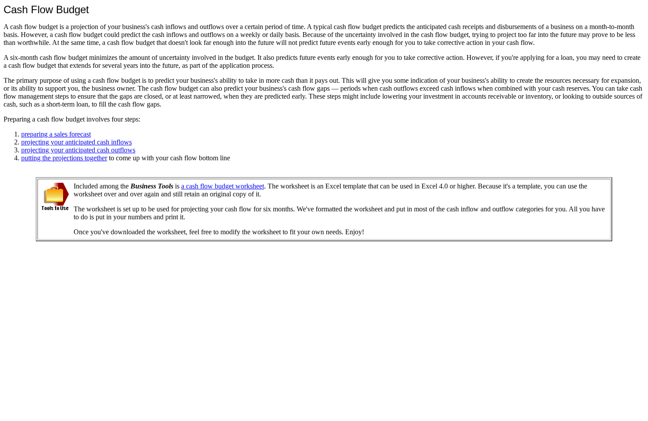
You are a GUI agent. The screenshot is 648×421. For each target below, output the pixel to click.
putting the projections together (64, 158)
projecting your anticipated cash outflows (78, 150)
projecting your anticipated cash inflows (76, 142)
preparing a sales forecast (56, 134)
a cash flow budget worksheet (222, 186)
